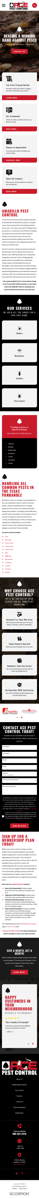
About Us (19, 1079)
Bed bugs (8, 540)
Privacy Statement (19, 1107)
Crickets (8, 566)
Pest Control (19, 1090)
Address (5, 773)
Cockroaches (9, 546)
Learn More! (19, 972)
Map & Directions (19, 1164)
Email (4, 766)
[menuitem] (14, 1188)
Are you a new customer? (11, 780)
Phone (5, 760)
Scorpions (8, 562)
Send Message (19, 826)
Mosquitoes (9, 559)
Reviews (19, 1096)
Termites (8, 569)
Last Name (6, 753)
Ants (6, 537)
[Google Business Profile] (17, 1173)
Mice (6, 553)
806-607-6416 (19, 1134)
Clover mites (9, 543)
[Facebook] (22, 1173)
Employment (19, 1113)
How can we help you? (9, 786)
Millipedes (8, 556)
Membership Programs (29, 924)
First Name (6, 746)
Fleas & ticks (9, 550)
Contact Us (19, 51)
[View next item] (22, 717)
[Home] (19, 5)
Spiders (7, 572)
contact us (11, 927)
